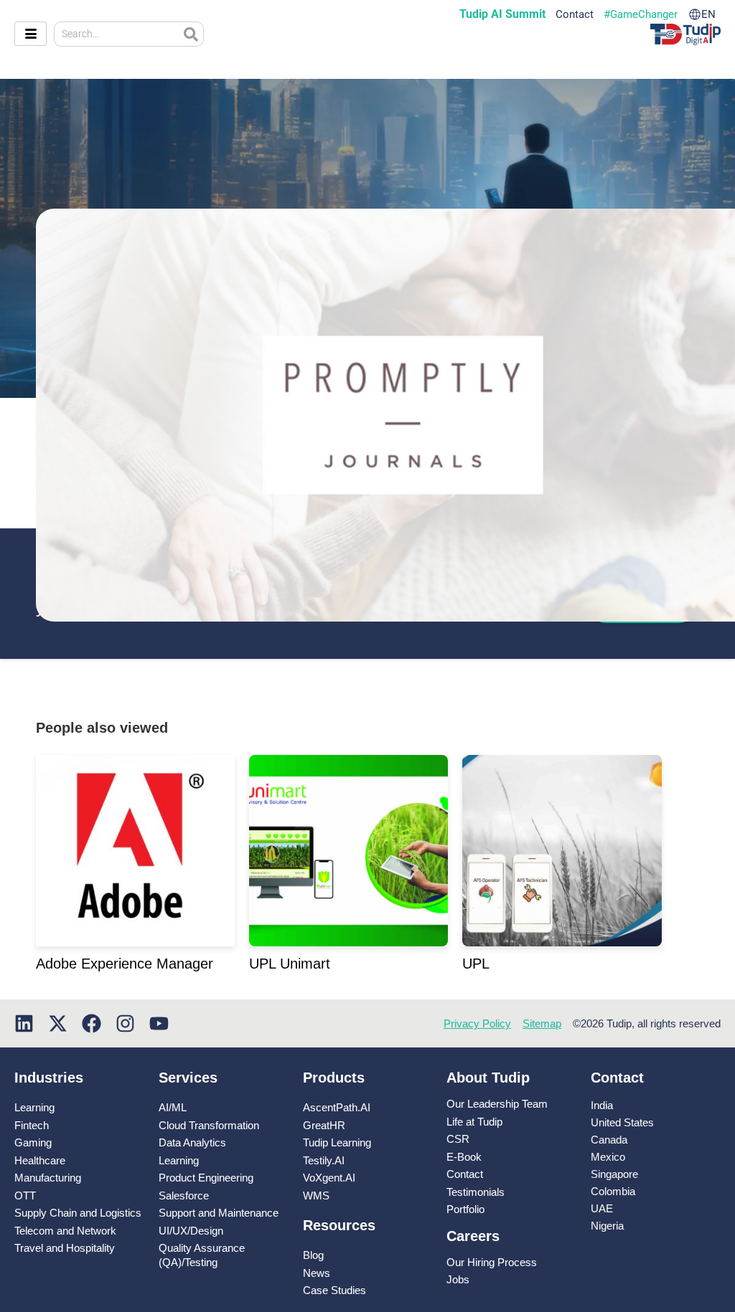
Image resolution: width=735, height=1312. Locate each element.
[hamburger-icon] (30, 34)
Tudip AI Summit (502, 14)
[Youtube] (159, 1023)
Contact (575, 14)
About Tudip (488, 1077)
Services (188, 1077)
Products (334, 1077)
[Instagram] (125, 1023)
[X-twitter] (57, 1023)
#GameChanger (641, 14)
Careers (473, 1236)
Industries (48, 1077)
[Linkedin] (24, 1023)
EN (708, 14)
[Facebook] (91, 1023)
